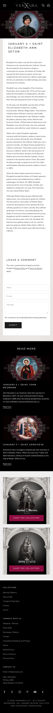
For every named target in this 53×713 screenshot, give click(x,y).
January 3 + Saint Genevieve (23, 444)
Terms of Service (35, 268)
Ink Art (5, 610)
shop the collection (26, 518)
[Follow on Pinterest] (27, 691)
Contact (6, 636)
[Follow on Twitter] (12, 691)
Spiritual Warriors (10, 592)
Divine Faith (7, 597)
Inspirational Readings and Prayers (16, 641)
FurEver (6, 605)
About (5, 645)
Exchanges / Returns (11, 632)
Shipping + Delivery (10, 623)
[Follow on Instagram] (19, 691)
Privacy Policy (20, 268)
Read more (7, 407)
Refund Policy (8, 650)
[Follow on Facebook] (4, 691)
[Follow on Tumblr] (42, 691)
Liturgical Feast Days (11, 601)
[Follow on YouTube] (35, 691)
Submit (13, 325)
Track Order (7, 628)
